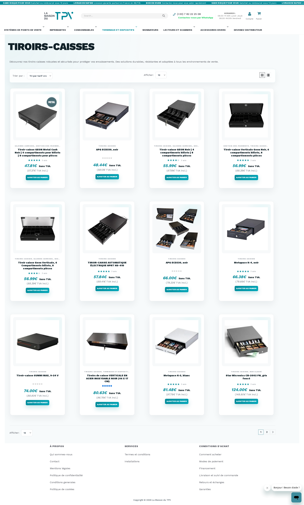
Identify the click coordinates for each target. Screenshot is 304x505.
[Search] (163, 16)
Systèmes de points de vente (22, 30)
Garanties (205, 489)
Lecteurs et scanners (177, 30)
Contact (54, 461)
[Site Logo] (58, 15)
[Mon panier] (259, 13)
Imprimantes (58, 30)
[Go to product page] (37, 115)
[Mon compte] (249, 14)
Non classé (256, 371)
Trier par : (18, 75)
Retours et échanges (211, 482)
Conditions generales (62, 482)
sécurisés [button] (66, 61)
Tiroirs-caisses (107, 146)
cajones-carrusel (25, 146)
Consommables (84, 30)
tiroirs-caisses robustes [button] (42, 61)
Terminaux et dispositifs (118, 30)
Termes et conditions (137, 454)
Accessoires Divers (213, 30)
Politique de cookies (62, 489)
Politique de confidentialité (66, 475)
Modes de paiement (211, 461)
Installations (132, 461)
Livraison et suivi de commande (218, 475)
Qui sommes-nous (61, 454)
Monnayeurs (150, 30)
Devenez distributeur (248, 30)
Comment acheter (210, 454)
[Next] (273, 432)
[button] (262, 75)
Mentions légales (60, 468)
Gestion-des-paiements (48, 146)
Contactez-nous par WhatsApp (195, 17)
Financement (207, 468)
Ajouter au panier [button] (37, 178)
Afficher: (149, 75)
